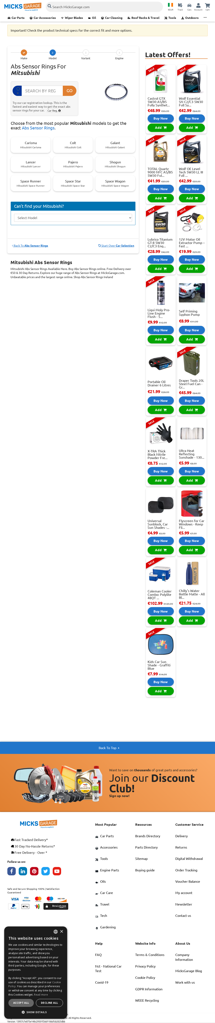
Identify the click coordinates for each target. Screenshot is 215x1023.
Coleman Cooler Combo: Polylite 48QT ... (160, 594)
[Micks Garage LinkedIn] (24, 872)
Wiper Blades (74, 17)
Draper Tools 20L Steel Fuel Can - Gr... (191, 384)
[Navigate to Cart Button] (207, 5)
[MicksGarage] (22, 7)
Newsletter (183, 904)
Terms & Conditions (149, 955)
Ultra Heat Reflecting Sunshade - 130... (191, 454)
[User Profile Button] (198, 5)
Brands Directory (147, 836)
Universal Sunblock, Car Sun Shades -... (158, 524)
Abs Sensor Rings (38, 127)
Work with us (185, 982)
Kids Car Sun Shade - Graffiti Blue (159, 665)
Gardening (108, 927)
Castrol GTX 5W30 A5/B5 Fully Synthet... (159, 102)
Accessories (109, 847)
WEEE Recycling (147, 1000)
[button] (35, 1012)
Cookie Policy (145, 977)
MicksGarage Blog (188, 971)
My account (183, 893)
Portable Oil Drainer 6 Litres (159, 383)
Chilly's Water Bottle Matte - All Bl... (192, 594)
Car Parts (18, 17)
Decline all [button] (49, 1003)
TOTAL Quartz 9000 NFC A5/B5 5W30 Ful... (160, 172)
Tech (103, 915)
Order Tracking (186, 870)
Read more (41, 994)
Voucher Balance (187, 881)
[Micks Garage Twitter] (47, 872)
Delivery (181, 836)
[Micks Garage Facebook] (13, 872)
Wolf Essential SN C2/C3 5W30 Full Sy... (191, 102)
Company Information (184, 957)
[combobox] (56, 932)
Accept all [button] (21, 1003)
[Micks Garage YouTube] (58, 872)
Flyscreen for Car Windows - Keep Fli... (191, 524)
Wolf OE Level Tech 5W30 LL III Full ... (191, 172)
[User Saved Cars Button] (189, 5)
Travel (104, 904)
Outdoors (192, 17)
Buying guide (145, 870)
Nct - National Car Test (108, 968)
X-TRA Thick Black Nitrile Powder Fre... (158, 454)
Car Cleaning (113, 17)
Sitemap (141, 858)
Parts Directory (146, 847)
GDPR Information (149, 989)
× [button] (61, 931)
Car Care (106, 893)
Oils (103, 881)
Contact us (183, 915)
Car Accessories (45, 17)
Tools (172, 17)
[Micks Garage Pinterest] (35, 872)
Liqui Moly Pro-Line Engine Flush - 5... (159, 313)
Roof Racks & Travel (145, 17)
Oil (94, 17)
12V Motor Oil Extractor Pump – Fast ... (192, 242)
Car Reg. (52, 110)
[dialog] (35, 972)
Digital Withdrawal (189, 858)
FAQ (98, 955)
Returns (181, 847)
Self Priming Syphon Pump (189, 312)
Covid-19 (101, 982)
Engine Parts (109, 870)
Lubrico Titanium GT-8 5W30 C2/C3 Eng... (160, 242)
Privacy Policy (145, 966)
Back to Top (107, 748)
